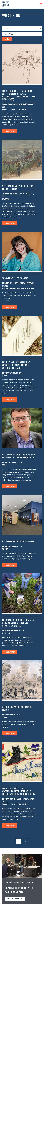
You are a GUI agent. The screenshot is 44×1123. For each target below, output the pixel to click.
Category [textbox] (7, 28)
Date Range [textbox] (8, 34)
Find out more (10, 131)
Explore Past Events (14, 899)
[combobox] (22, 28)
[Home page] (5, 4)
